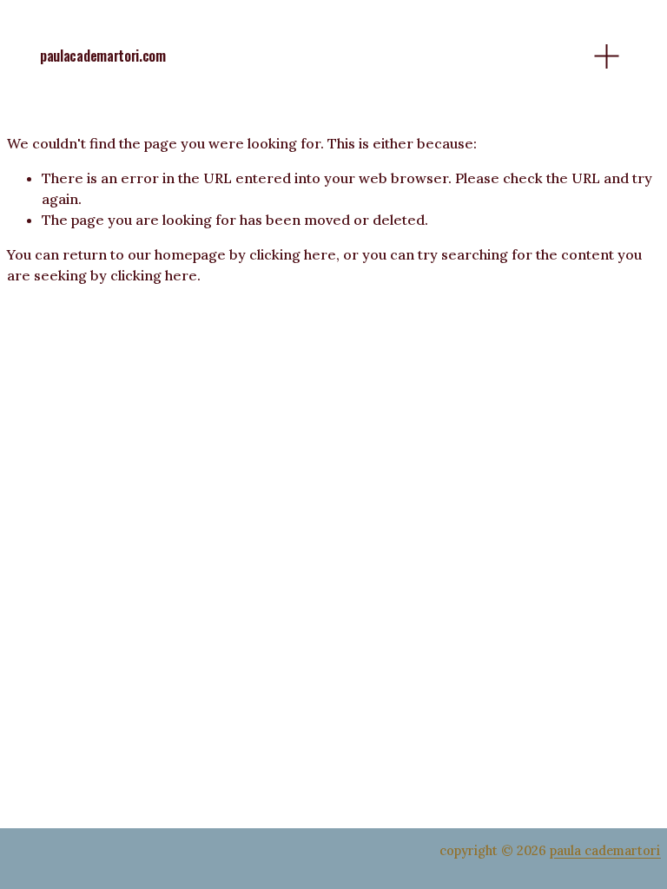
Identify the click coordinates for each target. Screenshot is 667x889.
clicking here (292, 254)
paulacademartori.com (103, 55)
